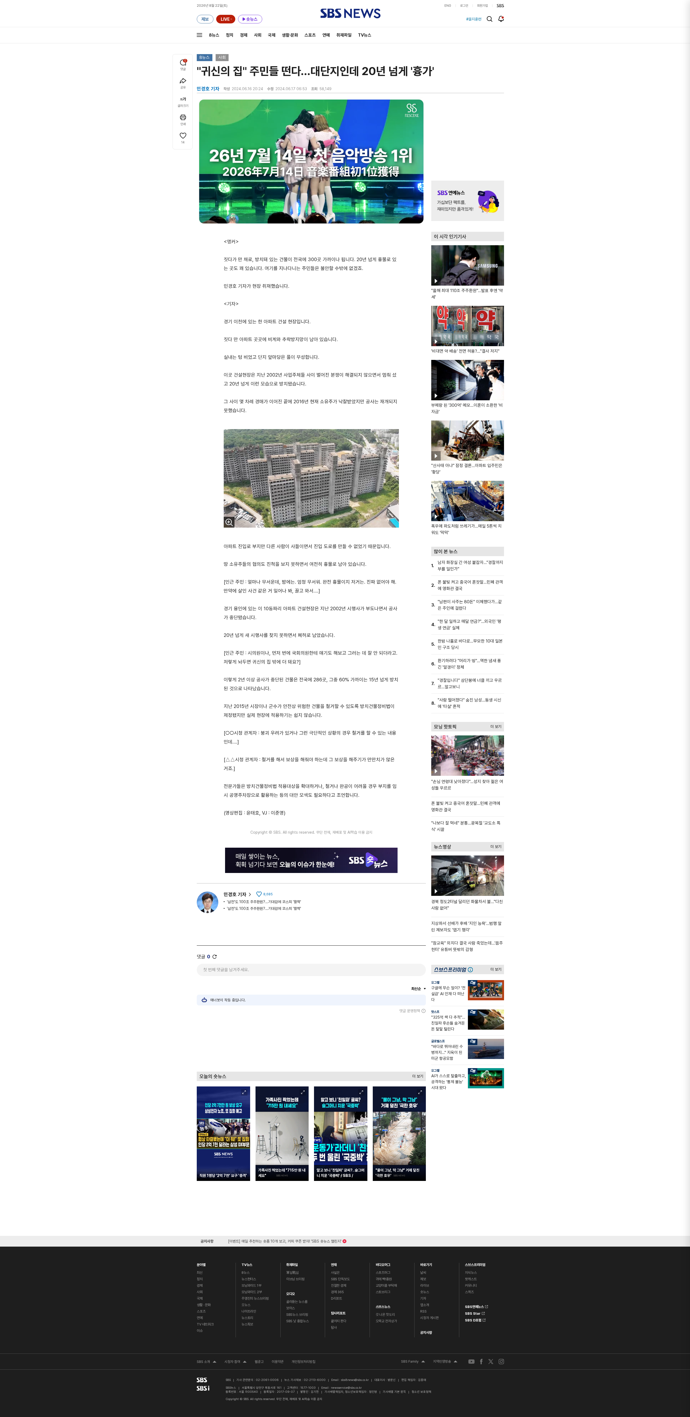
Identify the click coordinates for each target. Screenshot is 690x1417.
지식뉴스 (471, 1273)
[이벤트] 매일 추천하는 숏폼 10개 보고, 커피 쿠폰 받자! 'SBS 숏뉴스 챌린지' (284, 1240)
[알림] (501, 18)
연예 (326, 35)
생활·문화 (290, 35)
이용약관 (278, 1362)
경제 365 (337, 1292)
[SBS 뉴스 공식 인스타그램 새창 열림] (501, 1361)
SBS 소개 (206, 1362)
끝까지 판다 (338, 1321)
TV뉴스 (364, 35)
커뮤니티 (471, 1285)
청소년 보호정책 (421, 1392)
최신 (200, 1273)
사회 (257, 35)
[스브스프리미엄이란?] (471, 969)
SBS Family (413, 1362)
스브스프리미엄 (475, 1263)
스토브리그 (383, 1292)
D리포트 (336, 1298)
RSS (423, 1311)
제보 (423, 1279)
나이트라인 (249, 1311)
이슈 (200, 1331)
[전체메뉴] (199, 35)
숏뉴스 (424, 1292)
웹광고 (259, 1362)
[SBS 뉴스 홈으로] (350, 13)
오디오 (290, 1292)
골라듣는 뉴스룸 (297, 1302)
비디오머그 (383, 1263)
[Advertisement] (311, 1042)
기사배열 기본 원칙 (394, 1392)
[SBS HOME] (500, 5)
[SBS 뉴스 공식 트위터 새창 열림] (491, 1361)
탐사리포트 (338, 1312)
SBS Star (473, 1313)
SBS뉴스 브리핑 (297, 1315)
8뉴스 (214, 35)
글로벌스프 (438, 1041)
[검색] (489, 18)
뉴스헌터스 (249, 1279)
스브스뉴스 (383, 1305)
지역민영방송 (445, 1362)
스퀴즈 (469, 1292)
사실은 (335, 1273)
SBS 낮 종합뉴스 (297, 1321)
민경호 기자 (235, 894)
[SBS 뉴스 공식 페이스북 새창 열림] (481, 1361)
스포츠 (310, 35)
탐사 (334, 1327)
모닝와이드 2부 (252, 1292)
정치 (229, 35)
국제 (271, 35)
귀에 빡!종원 (384, 1279)
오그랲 (435, 982)
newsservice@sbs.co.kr (346, 1388)
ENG (447, 6)
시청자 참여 (236, 1362)
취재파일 (343, 35)
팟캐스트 (471, 1279)
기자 (423, 1298)
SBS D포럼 (473, 1319)
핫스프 (435, 1012)
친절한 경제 (338, 1285)
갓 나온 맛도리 (385, 1315)
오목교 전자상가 (386, 1321)
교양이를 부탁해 (386, 1285)
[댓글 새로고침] (214, 957)
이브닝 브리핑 (295, 1279)
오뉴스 (246, 1305)
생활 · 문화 (204, 1305)
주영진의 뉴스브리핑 (255, 1298)
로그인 (464, 6)
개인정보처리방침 (303, 1362)
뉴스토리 (247, 1318)
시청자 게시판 (429, 1318)
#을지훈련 (473, 19)
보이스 (290, 1308)
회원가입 (482, 6)
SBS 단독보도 (340, 1279)
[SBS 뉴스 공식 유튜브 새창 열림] (471, 1361)
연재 (334, 1263)
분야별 (201, 1263)
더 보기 (416, 1075)
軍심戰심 (292, 1273)
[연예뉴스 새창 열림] (467, 201)
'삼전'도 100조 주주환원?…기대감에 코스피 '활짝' (264, 902)
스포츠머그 (383, 1273)
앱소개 (424, 1305)
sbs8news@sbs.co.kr (355, 1380)
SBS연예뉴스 (474, 1306)
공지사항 (426, 1333)
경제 (243, 35)
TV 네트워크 (205, 1324)
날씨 (423, 1273)
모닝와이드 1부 (251, 1285)
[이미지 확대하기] (229, 522)
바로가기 (426, 1263)
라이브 (424, 1285)
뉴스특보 (247, 1324)
